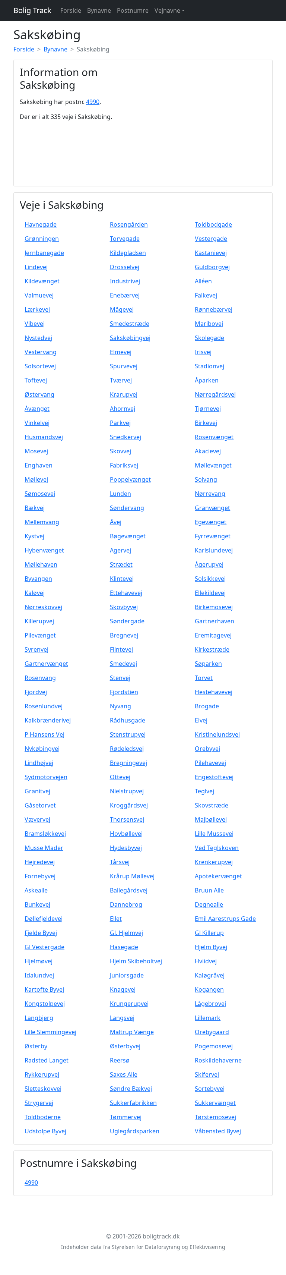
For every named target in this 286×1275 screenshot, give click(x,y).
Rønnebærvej (213, 309)
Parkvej (120, 423)
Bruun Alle (209, 890)
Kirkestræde (212, 649)
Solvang (206, 479)
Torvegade (125, 238)
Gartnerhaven (214, 621)
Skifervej (207, 1074)
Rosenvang (40, 678)
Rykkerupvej (42, 1074)
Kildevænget (42, 281)
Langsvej (122, 1018)
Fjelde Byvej (41, 933)
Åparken (207, 380)
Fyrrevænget (213, 536)
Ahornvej (122, 408)
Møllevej (36, 479)
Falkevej (206, 295)
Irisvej (203, 352)
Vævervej (37, 819)
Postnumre (133, 10)
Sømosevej (40, 493)
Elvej (201, 720)
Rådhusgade (127, 720)
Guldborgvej (212, 267)
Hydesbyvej (126, 848)
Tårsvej (120, 862)
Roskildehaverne (218, 1060)
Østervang (39, 394)
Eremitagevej (213, 635)
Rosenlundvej (44, 706)
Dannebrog (126, 904)
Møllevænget (213, 465)
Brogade (207, 706)
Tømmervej (126, 1117)
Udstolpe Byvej (45, 1131)
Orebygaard (212, 1032)
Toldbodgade (213, 224)
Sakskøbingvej (130, 338)
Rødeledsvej (127, 748)
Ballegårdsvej (128, 890)
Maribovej (209, 323)
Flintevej (121, 649)
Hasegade (124, 947)
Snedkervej (125, 437)
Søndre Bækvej (131, 1088)
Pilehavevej (210, 763)
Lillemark (207, 1018)
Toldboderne (43, 1117)
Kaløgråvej (210, 975)
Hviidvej (206, 961)
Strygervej (39, 1103)
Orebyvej (207, 748)
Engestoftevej (214, 777)
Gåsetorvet (40, 805)
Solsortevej (40, 366)
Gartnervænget (46, 663)
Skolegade (209, 338)
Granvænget (212, 508)
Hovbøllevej (126, 833)
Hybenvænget (44, 550)
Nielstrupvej (127, 791)
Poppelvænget (130, 479)
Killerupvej (39, 621)
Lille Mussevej (214, 833)
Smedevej (123, 663)
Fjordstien (124, 692)
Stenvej (120, 678)
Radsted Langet (47, 1060)
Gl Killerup (209, 933)
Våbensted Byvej (218, 1131)
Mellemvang (42, 522)
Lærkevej (37, 309)
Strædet (121, 564)
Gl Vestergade (44, 947)
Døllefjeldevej (44, 918)
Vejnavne (167, 10)
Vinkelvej (37, 423)
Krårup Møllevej (132, 876)
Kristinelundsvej (217, 734)
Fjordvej (36, 692)
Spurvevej (123, 366)
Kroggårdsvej (129, 805)
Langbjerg (39, 1018)
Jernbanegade (44, 253)
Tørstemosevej (215, 1117)
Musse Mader (44, 848)
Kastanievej (211, 253)
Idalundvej (39, 975)
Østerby (36, 1046)
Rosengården (129, 224)
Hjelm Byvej (211, 947)
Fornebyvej (40, 876)
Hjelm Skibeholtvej (136, 961)
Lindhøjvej (39, 763)
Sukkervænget (215, 1103)
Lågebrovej (210, 1003)
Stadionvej (209, 366)
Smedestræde (129, 323)
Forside (70, 10)
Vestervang (41, 352)
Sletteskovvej (43, 1088)
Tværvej (121, 380)
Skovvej (120, 451)
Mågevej (122, 309)
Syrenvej (36, 649)
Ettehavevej (126, 593)
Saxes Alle (123, 1074)
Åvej (115, 522)
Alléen (203, 281)
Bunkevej (37, 904)
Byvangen (38, 578)
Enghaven (39, 465)
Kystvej (34, 536)
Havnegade (41, 224)
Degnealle (209, 904)
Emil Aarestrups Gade (225, 918)
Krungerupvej (129, 1003)
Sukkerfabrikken (133, 1103)
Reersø (120, 1060)
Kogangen (209, 989)
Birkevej (206, 423)
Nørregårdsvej (215, 394)
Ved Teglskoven (217, 848)
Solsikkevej (210, 578)
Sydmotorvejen (46, 777)
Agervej (120, 550)
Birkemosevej (214, 607)
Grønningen (42, 238)
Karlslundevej (214, 550)
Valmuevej (39, 295)
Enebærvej (125, 295)
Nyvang (120, 706)
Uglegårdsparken (134, 1131)
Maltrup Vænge (132, 1032)
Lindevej (36, 267)
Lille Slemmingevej (50, 1032)
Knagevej (123, 989)
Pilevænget (40, 635)
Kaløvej (35, 593)
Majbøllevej (211, 819)
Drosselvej (124, 267)
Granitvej (37, 791)
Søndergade (127, 621)
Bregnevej (124, 635)
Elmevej (120, 352)
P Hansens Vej (44, 734)
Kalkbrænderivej (48, 720)
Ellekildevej (210, 593)
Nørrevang (210, 493)
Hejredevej (40, 862)
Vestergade (211, 238)
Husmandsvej (44, 437)
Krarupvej (123, 394)
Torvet (204, 678)
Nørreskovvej (43, 607)
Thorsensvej (127, 819)
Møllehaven (41, 564)
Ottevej (120, 777)
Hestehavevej (213, 692)
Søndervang (127, 508)
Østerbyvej (125, 1046)
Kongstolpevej (45, 1003)
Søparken (208, 663)
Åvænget (37, 408)
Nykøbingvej (42, 748)
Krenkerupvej (214, 862)
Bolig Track (32, 10)
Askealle (36, 890)
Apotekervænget (218, 876)
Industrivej (125, 281)
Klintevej (122, 578)
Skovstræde (211, 805)
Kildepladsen (128, 253)
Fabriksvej (124, 465)
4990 (92, 102)
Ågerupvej (209, 564)
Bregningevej (128, 763)
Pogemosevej (214, 1046)
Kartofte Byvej (44, 989)
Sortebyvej (210, 1088)
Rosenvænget (214, 437)
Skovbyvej (124, 607)
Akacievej (208, 451)
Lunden (120, 493)
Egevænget (210, 522)
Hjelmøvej (39, 961)
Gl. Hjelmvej (126, 933)
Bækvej (35, 508)
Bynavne (99, 10)
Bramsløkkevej (45, 833)
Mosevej (36, 451)
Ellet (116, 918)
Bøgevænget (128, 536)
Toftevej (36, 380)
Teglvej (204, 791)
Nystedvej (38, 338)
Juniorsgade (127, 975)
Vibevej (35, 323)
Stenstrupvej (128, 734)
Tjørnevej (208, 408)
